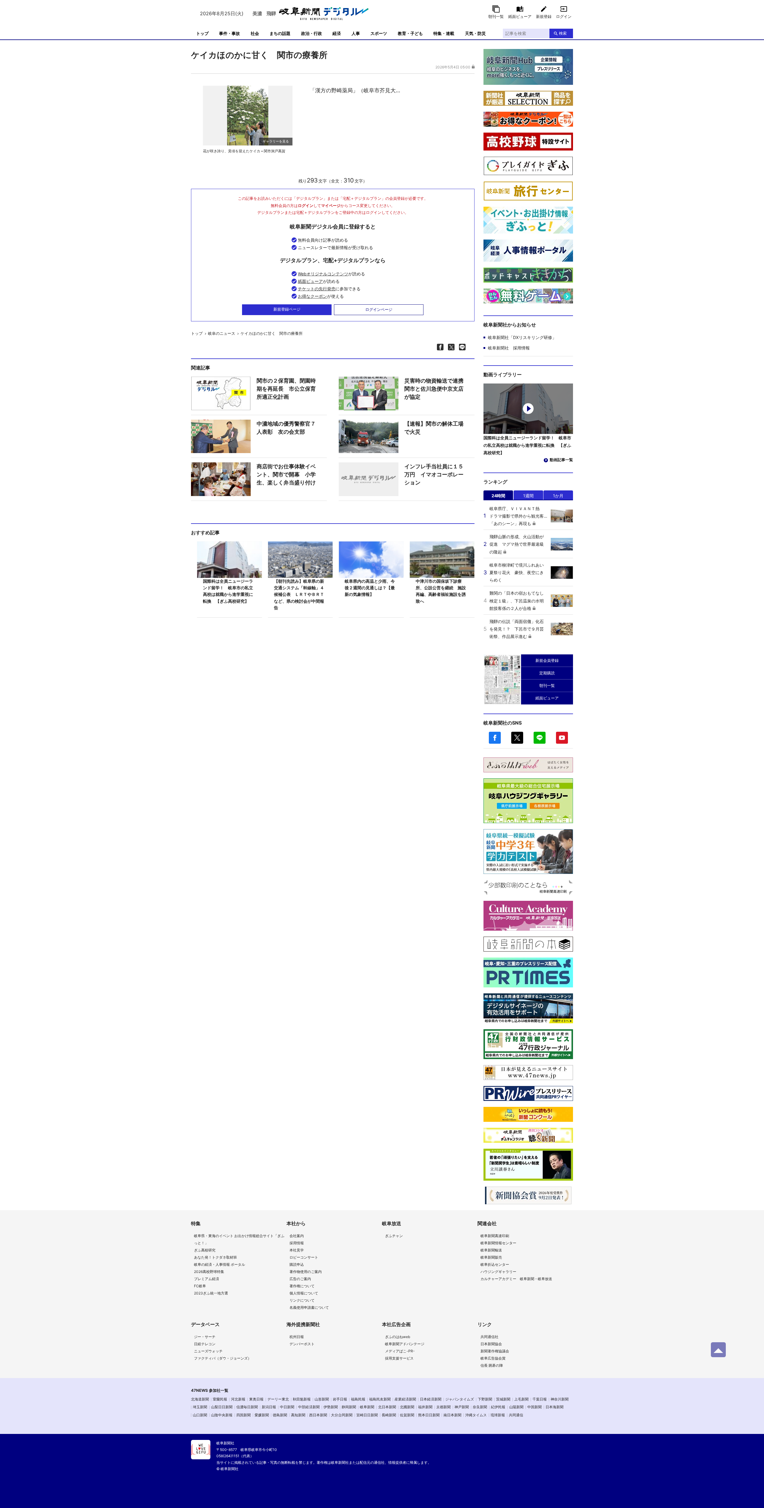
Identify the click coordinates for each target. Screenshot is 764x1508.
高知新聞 (298, 1415)
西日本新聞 (318, 1415)
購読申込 (296, 1264)
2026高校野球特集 (209, 1271)
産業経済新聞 (405, 1399)
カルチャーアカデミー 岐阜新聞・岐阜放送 (516, 1279)
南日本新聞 (452, 1415)
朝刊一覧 (496, 16)
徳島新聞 (280, 1415)
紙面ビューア (520, 16)
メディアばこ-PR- (400, 1351)
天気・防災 (475, 33)
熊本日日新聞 (429, 1415)
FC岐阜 (200, 1286)
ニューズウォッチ (208, 1351)
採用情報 (296, 1243)
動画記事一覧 (561, 459)
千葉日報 (539, 1399)
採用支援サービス (399, 1358)
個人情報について (303, 1293)
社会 (255, 33)
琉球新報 (498, 1415)
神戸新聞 (462, 1407)
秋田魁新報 (302, 1399)
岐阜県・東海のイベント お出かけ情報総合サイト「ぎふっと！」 (239, 1239)
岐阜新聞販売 (491, 1257)
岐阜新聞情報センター (498, 1243)
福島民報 (358, 1399)
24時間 (498, 495)
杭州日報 (296, 1336)
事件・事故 (229, 33)
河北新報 (238, 1399)
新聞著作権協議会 (494, 1351)
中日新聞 (287, 1407)
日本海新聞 (554, 1407)
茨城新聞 (503, 1399)
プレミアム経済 (206, 1279)
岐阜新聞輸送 (491, 1250)
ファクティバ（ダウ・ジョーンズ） (222, 1358)
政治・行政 (311, 33)
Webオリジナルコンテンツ (323, 273)
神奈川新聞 (560, 1399)
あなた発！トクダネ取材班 (215, 1257)
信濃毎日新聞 (247, 1407)
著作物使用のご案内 (305, 1271)
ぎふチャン (394, 1236)
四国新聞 (243, 1415)
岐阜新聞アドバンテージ (404, 1344)
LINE (540, 738)
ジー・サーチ (204, 1336)
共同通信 (516, 1415)
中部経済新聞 (309, 1407)
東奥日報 (256, 1399)
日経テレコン (204, 1344)
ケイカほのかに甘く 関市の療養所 (272, 333)
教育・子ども (410, 33)
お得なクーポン (312, 296)
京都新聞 (443, 1407)
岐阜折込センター (494, 1264)
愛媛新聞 (262, 1415)
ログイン (564, 16)
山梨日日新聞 (221, 1407)
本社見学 (296, 1250)
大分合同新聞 (341, 1415)
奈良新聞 (480, 1407)
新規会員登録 (547, 660)
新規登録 (544, 16)
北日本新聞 (387, 1407)
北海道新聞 (200, 1399)
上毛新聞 (521, 1399)
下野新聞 (485, 1399)
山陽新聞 (516, 1407)
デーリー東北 (278, 1399)
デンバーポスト (302, 1344)
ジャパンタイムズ (459, 1399)
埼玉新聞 (200, 1407)
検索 (563, 33)
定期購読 (547, 673)
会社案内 (296, 1236)
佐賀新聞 (407, 1415)
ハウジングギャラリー (498, 1271)
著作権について (302, 1286)
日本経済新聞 (430, 1399)
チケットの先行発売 (316, 288)
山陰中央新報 (221, 1415)
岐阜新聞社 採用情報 (509, 347)
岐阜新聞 (367, 1407)
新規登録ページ (287, 309)
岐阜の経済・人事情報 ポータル (219, 1264)
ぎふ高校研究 (204, 1250)
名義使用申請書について (309, 1307)
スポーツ (378, 33)
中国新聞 (534, 1407)
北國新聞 (407, 1407)
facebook (495, 738)
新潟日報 (269, 1407)
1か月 (558, 495)
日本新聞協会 (491, 1344)
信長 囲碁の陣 (491, 1365)
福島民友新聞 (380, 1399)
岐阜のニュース (221, 333)
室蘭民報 (220, 1399)
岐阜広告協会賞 (493, 1358)
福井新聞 (425, 1407)
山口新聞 (200, 1415)
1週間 (528, 495)
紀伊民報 (498, 1407)
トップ (202, 33)
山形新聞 (322, 1399)
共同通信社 (489, 1336)
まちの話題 (279, 33)
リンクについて (302, 1300)
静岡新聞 (349, 1407)
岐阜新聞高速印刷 (494, 1236)
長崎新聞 (389, 1415)
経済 (336, 33)
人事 (356, 33)
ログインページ (378, 309)
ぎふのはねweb (397, 1336)
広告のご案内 (300, 1279)
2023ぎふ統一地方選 (211, 1293)
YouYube (562, 738)
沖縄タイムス (476, 1415)
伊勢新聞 (331, 1407)
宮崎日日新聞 (367, 1415)
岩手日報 (340, 1399)
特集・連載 (443, 33)
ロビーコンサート (303, 1257)
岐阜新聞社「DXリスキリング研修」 (522, 337)
